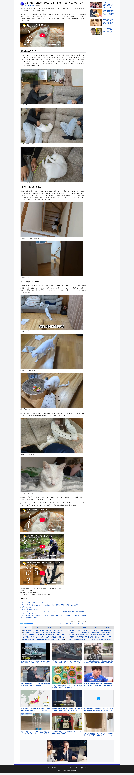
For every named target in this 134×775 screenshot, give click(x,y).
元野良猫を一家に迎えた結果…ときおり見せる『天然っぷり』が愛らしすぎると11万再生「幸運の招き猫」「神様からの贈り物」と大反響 (79, 3)
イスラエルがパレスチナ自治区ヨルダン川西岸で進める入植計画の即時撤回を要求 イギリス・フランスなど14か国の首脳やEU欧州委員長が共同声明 (98, 710)
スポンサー (61, 768)
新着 (26, 627)
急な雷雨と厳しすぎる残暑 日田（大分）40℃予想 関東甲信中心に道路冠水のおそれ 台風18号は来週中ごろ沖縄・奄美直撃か (36, 710)
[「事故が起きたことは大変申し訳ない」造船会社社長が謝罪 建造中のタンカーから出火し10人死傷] (67, 651)
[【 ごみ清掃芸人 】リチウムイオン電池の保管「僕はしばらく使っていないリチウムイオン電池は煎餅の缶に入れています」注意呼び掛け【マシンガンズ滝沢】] (96, 31)
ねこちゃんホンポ (30, 5)
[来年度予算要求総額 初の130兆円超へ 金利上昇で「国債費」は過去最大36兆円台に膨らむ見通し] (67, 698)
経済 (61, 627)
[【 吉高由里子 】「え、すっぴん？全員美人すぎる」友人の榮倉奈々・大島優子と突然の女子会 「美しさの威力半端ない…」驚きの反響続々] (96, 5)
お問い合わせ (84, 768)
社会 (38, 627)
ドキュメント (69, 768)
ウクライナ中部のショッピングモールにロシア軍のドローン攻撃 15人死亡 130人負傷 (47, 634)
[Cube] (22, 5)
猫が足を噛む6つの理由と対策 (30, 609)
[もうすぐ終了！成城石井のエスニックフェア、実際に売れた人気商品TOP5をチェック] (67, 675)
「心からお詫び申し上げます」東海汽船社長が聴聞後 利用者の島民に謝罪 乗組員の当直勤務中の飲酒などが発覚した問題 (98, 662)
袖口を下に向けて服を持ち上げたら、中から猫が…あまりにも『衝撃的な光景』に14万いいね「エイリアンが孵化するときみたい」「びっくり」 (98, 735)
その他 (108, 627)
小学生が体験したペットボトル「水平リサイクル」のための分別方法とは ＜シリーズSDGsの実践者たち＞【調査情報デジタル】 (59, 630)
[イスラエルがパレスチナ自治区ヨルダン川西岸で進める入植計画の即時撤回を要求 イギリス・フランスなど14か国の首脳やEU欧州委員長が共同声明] (98, 698)
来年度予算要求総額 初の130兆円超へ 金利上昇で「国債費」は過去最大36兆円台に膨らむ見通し (96, 639)
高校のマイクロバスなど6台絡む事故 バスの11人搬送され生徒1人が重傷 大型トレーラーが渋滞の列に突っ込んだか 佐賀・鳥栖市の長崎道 (35, 662)
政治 (49, 627)
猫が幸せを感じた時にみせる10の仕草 (32, 602)
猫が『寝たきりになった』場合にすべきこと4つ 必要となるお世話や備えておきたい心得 (48, 637)
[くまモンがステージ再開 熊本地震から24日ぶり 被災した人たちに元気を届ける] (67, 721)
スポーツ (96, 627)
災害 (84, 627)
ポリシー (76, 768)
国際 (73, 627)
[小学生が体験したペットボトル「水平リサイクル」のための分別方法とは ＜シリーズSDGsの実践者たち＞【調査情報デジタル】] (35, 721)
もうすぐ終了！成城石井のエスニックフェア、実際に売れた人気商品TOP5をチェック (47, 632)
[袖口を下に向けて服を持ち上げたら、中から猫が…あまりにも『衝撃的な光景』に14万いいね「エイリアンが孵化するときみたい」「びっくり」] (98, 728)
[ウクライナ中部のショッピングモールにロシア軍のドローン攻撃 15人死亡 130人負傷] (35, 674)
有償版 (54, 768)
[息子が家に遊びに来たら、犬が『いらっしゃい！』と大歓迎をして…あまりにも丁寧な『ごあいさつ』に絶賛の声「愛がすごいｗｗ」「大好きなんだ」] (96, 15)
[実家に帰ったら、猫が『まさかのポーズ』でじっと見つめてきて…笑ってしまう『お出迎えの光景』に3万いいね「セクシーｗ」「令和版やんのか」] (96, 24)
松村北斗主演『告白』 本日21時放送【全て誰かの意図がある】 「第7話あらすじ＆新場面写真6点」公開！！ (54, 639)
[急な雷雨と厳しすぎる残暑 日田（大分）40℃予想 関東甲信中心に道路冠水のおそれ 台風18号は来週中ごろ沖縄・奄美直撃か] (35, 698)
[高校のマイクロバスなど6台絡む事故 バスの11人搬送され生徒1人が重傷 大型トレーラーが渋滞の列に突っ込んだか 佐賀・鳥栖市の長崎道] (35, 651)
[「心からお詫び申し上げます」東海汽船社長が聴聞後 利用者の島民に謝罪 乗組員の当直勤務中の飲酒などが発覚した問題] (98, 651)
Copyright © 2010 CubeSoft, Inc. (67, 770)
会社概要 (48, 768)
